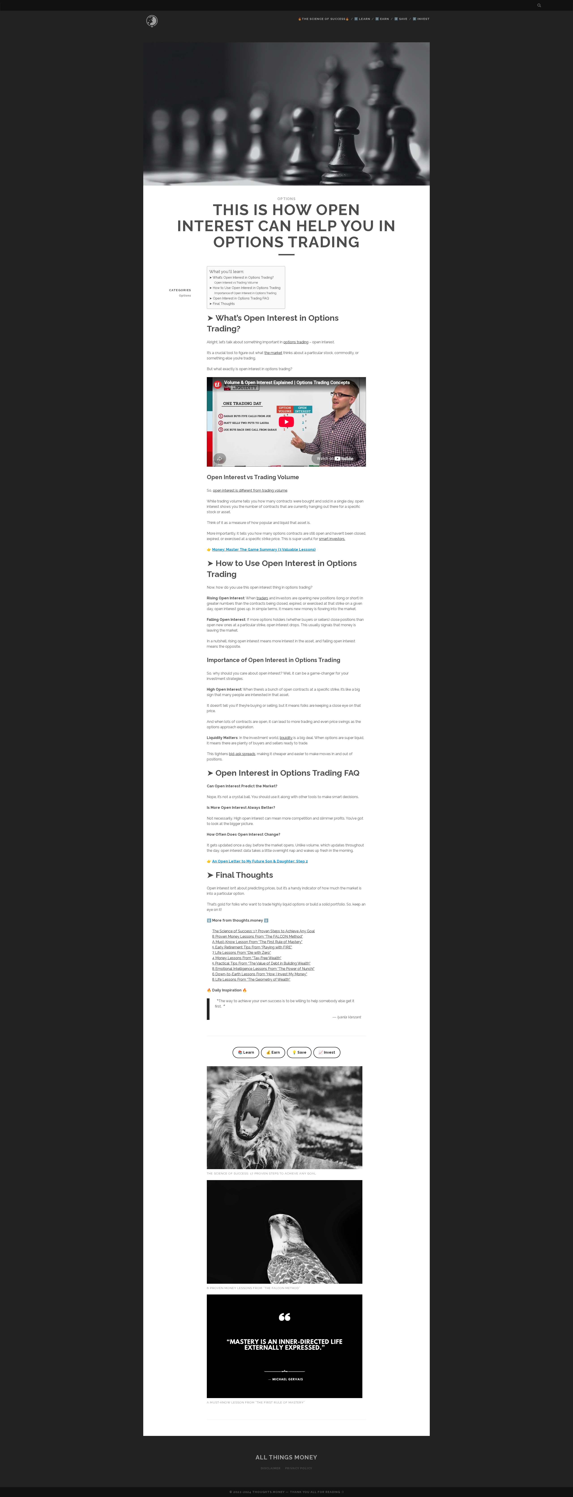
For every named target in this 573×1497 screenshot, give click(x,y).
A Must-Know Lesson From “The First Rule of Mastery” (257, 942)
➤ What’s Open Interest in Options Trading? (241, 277)
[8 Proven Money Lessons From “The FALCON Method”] (284, 1233)
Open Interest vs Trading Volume (236, 282)
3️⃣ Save (400, 19)
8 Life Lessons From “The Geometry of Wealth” (251, 979)
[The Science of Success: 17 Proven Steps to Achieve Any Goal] (284, 1118)
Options (286, 199)
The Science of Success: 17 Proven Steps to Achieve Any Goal (263, 931)
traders (262, 598)
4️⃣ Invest (421, 19)
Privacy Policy (298, 1468)
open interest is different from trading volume (250, 490)
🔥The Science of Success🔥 (323, 19)
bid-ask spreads (242, 754)
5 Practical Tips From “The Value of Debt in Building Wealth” (261, 963)
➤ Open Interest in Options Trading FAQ (239, 298)
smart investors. (332, 539)
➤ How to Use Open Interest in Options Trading (244, 288)
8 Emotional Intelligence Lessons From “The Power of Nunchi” (263, 969)
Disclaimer (271, 1468)
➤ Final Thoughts (222, 303)
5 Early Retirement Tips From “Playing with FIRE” (252, 947)
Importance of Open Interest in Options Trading (245, 293)
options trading (295, 342)
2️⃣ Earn (382, 19)
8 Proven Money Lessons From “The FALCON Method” (257, 936)
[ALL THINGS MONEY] (152, 29)
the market (273, 353)
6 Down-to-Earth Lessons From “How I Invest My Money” (259, 974)
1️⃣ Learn (362, 19)
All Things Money (286, 1457)
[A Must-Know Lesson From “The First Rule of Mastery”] (284, 1347)
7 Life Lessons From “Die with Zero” (241, 952)
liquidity (286, 738)
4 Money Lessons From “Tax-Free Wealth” (246, 958)
